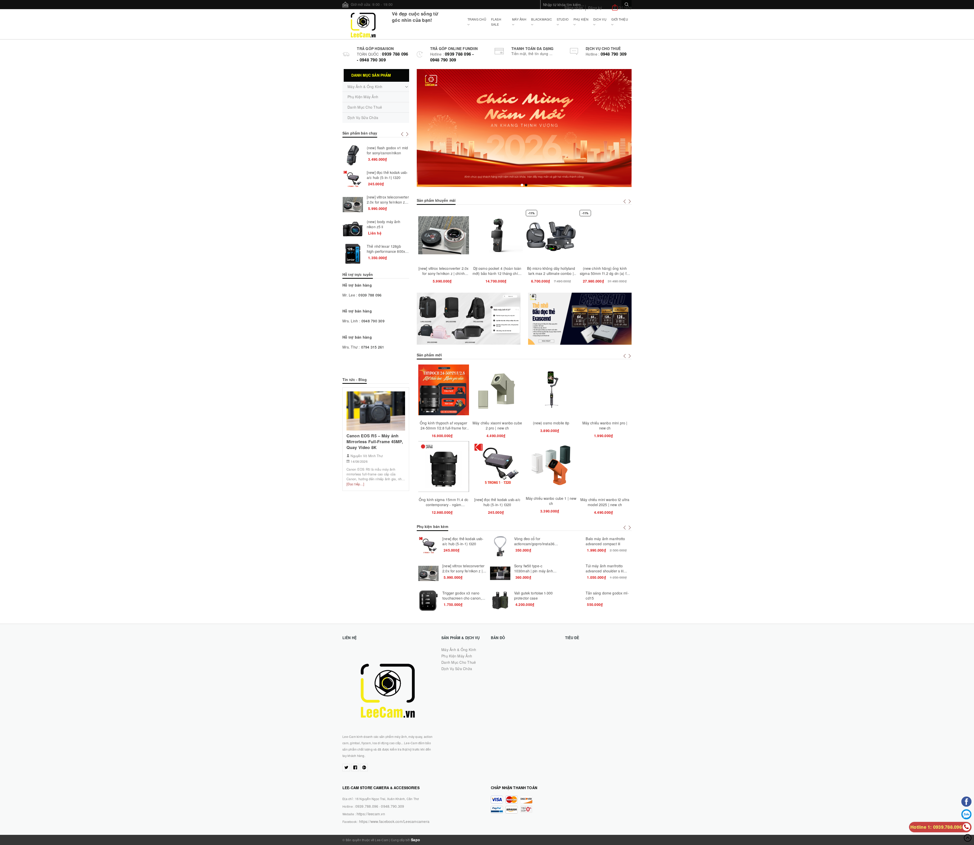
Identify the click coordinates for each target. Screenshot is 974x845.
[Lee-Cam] (363, 24)
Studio (563, 19)
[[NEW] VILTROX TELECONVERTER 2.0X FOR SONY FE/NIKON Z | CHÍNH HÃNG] (428, 573)
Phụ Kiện (580, 19)
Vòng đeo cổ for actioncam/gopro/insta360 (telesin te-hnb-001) (535, 543)
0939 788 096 (369, 294)
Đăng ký (595, 7)
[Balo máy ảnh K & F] (468, 319)
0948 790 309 (614, 54)
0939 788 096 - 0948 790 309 (382, 57)
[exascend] (580, 319)
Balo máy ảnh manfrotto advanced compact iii (605, 541)
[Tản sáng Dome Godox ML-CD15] (572, 600)
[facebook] (355, 767)
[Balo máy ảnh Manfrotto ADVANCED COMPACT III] (572, 546)
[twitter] (346, 767)
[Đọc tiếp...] (355, 484)
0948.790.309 (392, 806)
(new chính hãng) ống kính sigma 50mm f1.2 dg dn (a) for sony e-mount (605, 273)
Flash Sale (496, 21)
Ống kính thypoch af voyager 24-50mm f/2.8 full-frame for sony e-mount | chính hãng (443, 428)
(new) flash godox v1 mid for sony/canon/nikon (387, 150)
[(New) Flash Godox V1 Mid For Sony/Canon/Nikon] (353, 155)
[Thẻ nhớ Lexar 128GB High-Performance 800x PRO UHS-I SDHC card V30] (353, 254)
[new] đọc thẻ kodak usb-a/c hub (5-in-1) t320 (497, 502)
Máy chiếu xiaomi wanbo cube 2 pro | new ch (497, 425)
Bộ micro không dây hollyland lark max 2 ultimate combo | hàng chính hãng (551, 273)
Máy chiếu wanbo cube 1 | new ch (551, 501)
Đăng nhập (574, 7)
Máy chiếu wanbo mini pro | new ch (605, 425)
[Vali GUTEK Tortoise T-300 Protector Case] (500, 600)
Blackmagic (541, 19)
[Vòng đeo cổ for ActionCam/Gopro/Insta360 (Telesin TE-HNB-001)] (500, 546)
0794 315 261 (372, 347)
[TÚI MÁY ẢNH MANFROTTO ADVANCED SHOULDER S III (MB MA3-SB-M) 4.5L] (572, 573)
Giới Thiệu (619, 19)
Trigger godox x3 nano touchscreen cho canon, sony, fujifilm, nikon (462, 598)
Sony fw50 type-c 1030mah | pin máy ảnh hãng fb (533, 570)
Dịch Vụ (599, 19)
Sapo (415, 839)
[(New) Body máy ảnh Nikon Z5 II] (353, 229)
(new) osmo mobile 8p (551, 422)
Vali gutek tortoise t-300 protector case (533, 595)
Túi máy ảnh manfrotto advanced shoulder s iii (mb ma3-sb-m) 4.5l (604, 570)
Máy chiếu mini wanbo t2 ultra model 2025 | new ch (604, 502)
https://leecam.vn (371, 813)
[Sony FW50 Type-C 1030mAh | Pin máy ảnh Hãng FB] (500, 573)
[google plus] (364, 767)
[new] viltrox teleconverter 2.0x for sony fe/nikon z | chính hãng (443, 273)
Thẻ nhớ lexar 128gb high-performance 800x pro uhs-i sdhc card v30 (386, 251)
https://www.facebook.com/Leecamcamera (394, 821)
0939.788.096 (366, 806)
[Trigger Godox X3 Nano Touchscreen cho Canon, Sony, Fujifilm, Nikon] (428, 600)
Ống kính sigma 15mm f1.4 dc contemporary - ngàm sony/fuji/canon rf (443, 504)
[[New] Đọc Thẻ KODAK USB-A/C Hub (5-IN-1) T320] (428, 546)
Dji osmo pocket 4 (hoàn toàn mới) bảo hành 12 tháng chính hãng (497, 273)
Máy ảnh (519, 19)
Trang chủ (476, 19)
